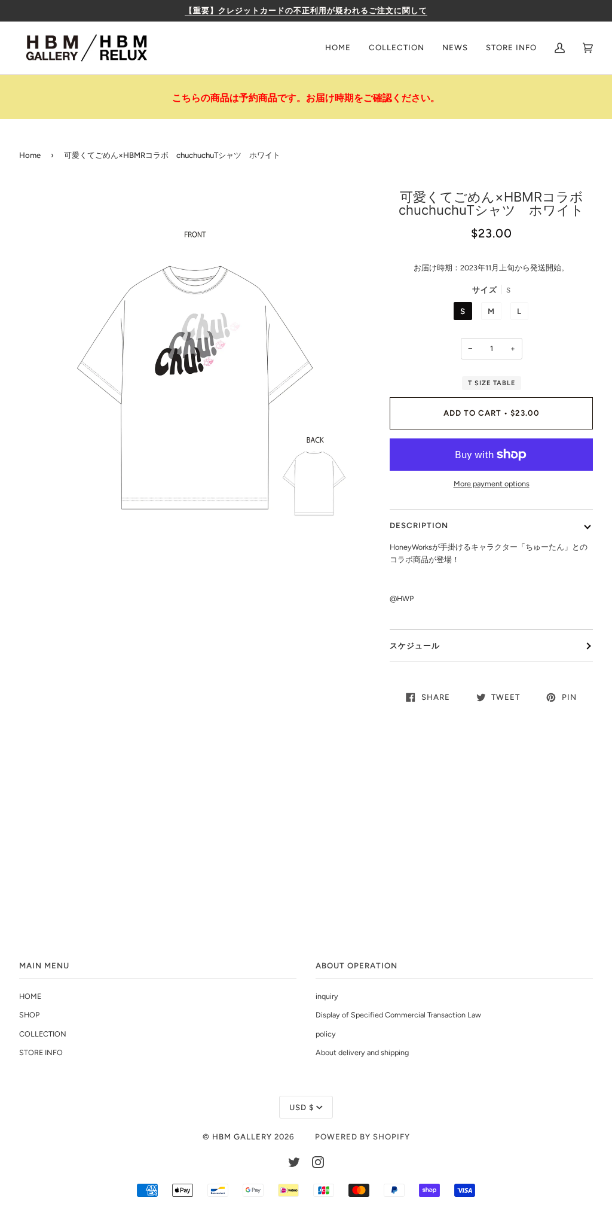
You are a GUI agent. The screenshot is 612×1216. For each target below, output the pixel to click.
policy (326, 1033)
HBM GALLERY (242, 1136)
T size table (491, 383)
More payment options (492, 483)
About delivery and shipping (362, 1052)
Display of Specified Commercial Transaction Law (398, 1014)
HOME (30, 996)
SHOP (29, 1014)
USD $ (301, 1107)
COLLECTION (42, 1033)
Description (419, 525)
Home (30, 155)
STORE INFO (41, 1052)
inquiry (327, 996)
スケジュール (415, 645)
